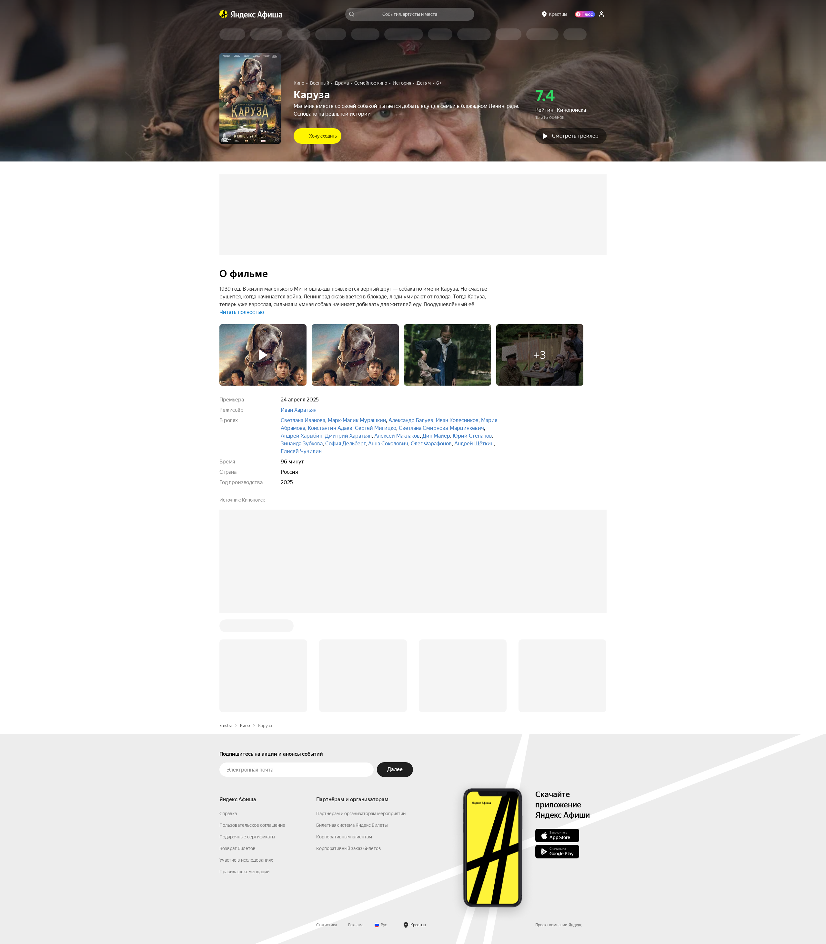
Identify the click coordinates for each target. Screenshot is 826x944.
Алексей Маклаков (397, 436)
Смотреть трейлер (575, 136)
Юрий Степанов (472, 436)
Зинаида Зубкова (302, 444)
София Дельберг (345, 444)
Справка (228, 715)
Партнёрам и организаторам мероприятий (361, 715)
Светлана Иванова (303, 420)
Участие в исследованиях (246, 762)
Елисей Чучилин (301, 451)
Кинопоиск (253, 500)
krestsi (225, 627)
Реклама (355, 827)
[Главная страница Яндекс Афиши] (223, 14)
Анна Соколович (388, 444)
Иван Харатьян (299, 410)
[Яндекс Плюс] (585, 14)
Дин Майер (436, 436)
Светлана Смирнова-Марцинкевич (441, 428)
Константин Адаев (330, 428)
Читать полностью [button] (241, 312)
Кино (245, 627)
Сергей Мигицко (375, 428)
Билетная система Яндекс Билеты (352, 727)
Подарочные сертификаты (247, 739)
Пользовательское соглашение (252, 727)
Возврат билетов (237, 750)
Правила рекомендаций (244, 773)
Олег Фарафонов (431, 444)
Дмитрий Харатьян (348, 436)
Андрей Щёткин (474, 444)
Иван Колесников (457, 420)
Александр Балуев (410, 420)
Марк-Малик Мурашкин (357, 420)
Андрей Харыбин (301, 436)
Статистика (326, 827)
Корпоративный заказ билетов (348, 750)
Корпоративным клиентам (344, 739)
